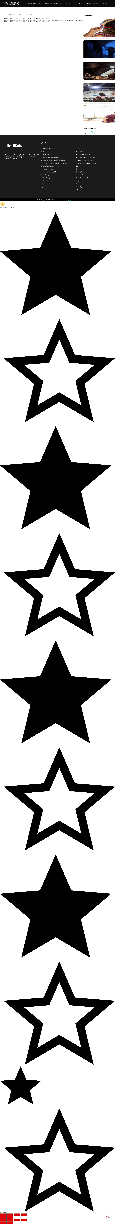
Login (43, 187)
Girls (67, 3)
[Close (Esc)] (3, 1214)
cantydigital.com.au (72, 200)
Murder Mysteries (32, 3)
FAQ (42, 184)
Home (78, 148)
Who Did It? (80, 151)
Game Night (90, 132)
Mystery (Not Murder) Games (86, 163)
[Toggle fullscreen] (17, 1214)
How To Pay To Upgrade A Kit (51, 166)
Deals (78, 184)
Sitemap (79, 190)
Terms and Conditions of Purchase (53, 160)
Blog (42, 151)
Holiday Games (81, 175)
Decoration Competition (49, 172)
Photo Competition (47, 169)
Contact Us (44, 181)
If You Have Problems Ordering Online (54, 163)
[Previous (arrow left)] (3, 1217)
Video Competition (47, 175)
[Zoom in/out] (24, 1214)
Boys (76, 3)
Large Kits (105, 3)
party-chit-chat (91, 133)
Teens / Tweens (81, 172)
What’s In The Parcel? (83, 154)
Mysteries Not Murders (52, 3)
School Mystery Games (84, 178)
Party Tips (79, 187)
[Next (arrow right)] (10, 1217)
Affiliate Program (46, 178)
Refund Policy (45, 154)
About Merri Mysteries (48, 148)
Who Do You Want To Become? (87, 157)
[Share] (10, 1214)
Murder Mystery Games (84, 160)
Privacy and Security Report (50, 157)
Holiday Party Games (91, 3)
